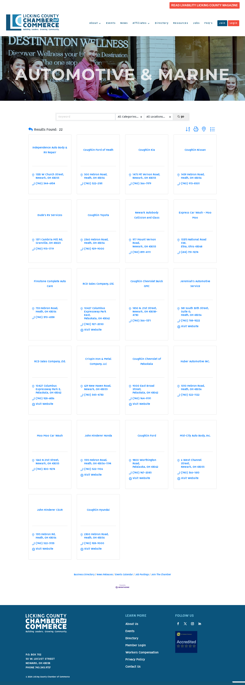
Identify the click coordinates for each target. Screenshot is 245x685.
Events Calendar (124, 574)
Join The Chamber (161, 574)
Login (233, 23)
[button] (30, 130)
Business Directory (84, 574)
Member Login (135, 645)
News (124, 23)
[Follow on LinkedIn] (199, 624)
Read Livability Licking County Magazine (204, 5)
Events (111, 23)
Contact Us (133, 667)
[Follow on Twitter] (185, 624)
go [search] (182, 116)
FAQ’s (208, 23)
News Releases (105, 574)
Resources (180, 23)
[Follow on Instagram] (192, 624)
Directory (162, 23)
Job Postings (142, 574)
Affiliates (140, 23)
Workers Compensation (142, 652)
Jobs (196, 23)
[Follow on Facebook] (178, 624)
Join (222, 23)
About (93, 23)
